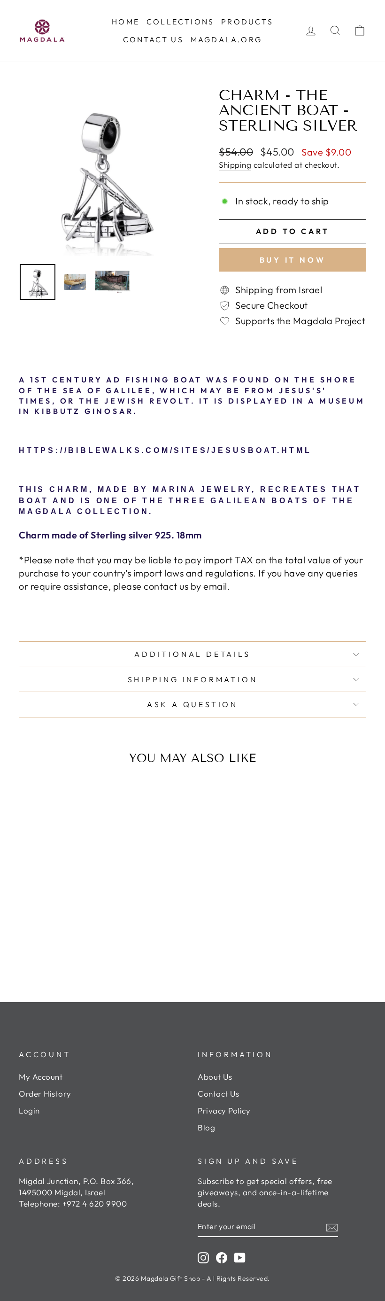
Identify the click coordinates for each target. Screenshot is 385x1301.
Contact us (153, 39)
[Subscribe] (332, 1226)
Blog (206, 1127)
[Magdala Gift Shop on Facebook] (221, 1257)
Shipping (235, 165)
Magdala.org (226, 39)
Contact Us (218, 1093)
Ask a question (192, 704)
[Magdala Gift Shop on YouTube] (240, 1257)
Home (125, 21)
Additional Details (192, 654)
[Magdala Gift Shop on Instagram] (203, 1257)
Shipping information (193, 679)
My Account (40, 1077)
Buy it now (293, 260)
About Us (215, 1077)
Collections (180, 21)
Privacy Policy (224, 1110)
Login (29, 1110)
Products (247, 21)
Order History (45, 1093)
